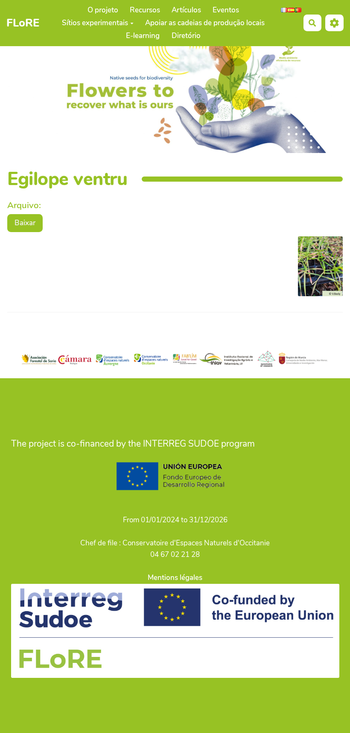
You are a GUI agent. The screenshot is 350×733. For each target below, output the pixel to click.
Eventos (226, 10)
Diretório (186, 36)
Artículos (186, 10)
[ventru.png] (316, 270)
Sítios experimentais (95, 23)
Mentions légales (175, 578)
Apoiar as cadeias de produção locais (205, 23)
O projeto (103, 10)
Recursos (145, 10)
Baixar (25, 223)
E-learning (143, 36)
